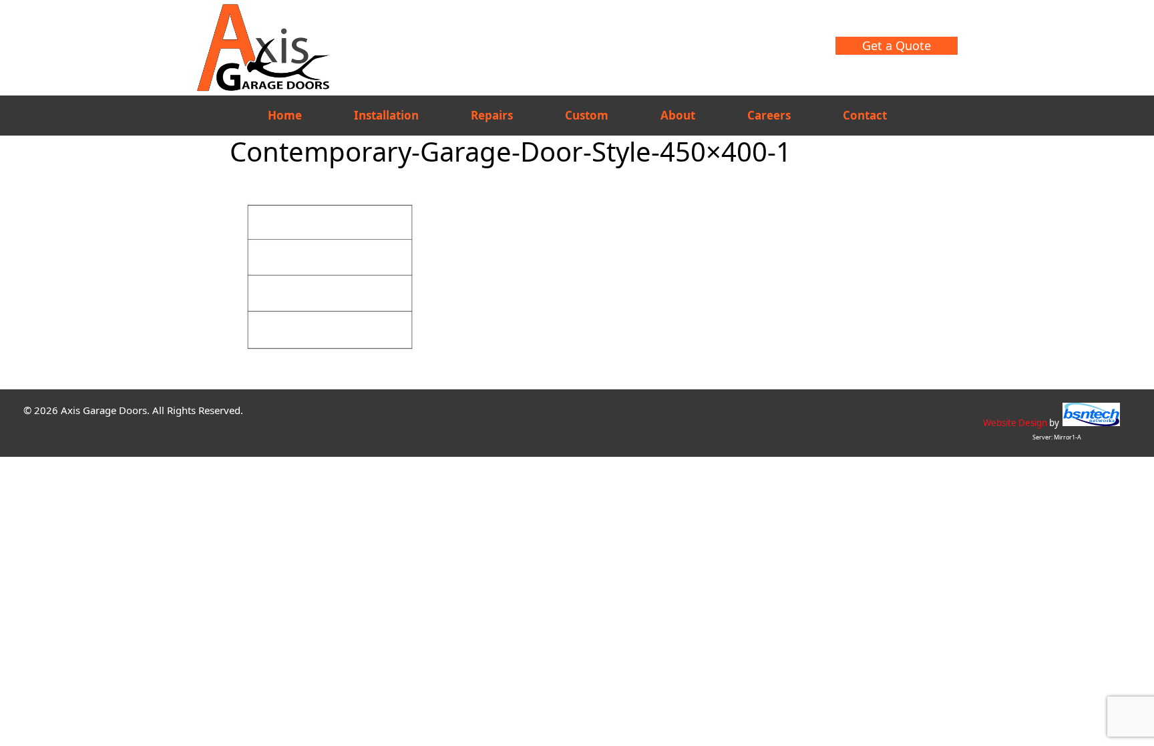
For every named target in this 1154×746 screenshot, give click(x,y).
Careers (769, 115)
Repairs (492, 115)
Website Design (1015, 423)
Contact (865, 115)
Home (285, 115)
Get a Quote (896, 45)
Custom (586, 115)
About (677, 115)
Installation (386, 115)
